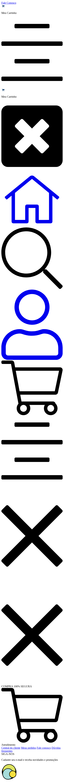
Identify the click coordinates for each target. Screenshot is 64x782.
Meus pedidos (28, 747)
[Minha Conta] (32, 325)
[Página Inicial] (32, 225)
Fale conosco (44, 747)
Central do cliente (10, 747)
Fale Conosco (8, 2)
